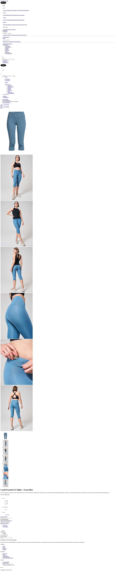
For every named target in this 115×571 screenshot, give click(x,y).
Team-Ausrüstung (21, 15)
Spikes (27, 10)
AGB (4, 554)
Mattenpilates (5, 41)
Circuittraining (11, 41)
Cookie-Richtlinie (6, 556)
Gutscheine (7, 29)
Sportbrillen (22, 19)
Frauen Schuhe (6, 10)
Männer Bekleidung (14, 15)
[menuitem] (4, 5)
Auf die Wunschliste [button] (4, 519)
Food (4, 24)
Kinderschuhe (23, 10)
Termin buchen (6, 37)
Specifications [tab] (5, 526)
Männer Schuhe (12, 10)
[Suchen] (14, 59)
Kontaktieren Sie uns (4, 523)
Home (4, 546)
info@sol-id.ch (6, 563)
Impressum (5, 553)
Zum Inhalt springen (4, 0)
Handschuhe (17, 19)
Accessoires (4, 17)
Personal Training (17, 41)
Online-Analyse (24, 35)
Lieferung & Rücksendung (8, 557)
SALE (4, 29)
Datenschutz (5, 555)
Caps (7, 19)
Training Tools (24, 24)
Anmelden (5, 61)
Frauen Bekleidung (6, 15)
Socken (4, 19)
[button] (4, 104)
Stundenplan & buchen (8, 43)
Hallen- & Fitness (18, 10)
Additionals (4, 22)
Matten (9, 24)
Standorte (4, 548)
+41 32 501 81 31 (6, 562)
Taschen (9, 19)
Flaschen (6, 24)
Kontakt (4, 549)
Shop (4, 547)
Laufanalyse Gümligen (16, 35)
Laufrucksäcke (18, 24)
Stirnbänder (13, 19)
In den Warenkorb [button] (3, 516)
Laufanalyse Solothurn (7, 35)
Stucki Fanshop (12, 29)
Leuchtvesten (13, 24)
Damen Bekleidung (6, 100)
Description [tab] (5, 525)
